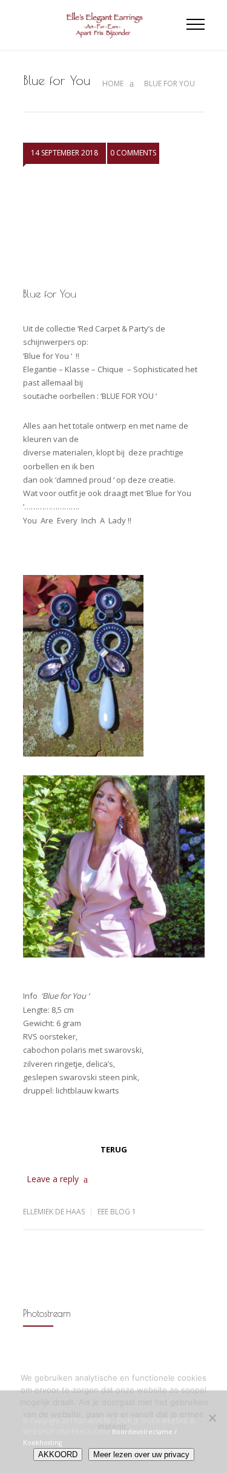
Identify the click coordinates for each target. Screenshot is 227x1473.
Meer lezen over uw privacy (141, 1454)
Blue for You (49, 293)
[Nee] (212, 1418)
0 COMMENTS (133, 153)
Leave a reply (53, 1179)
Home (112, 83)
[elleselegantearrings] (104, 25)
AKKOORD (57, 1454)
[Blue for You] (114, 227)
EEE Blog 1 (116, 1211)
